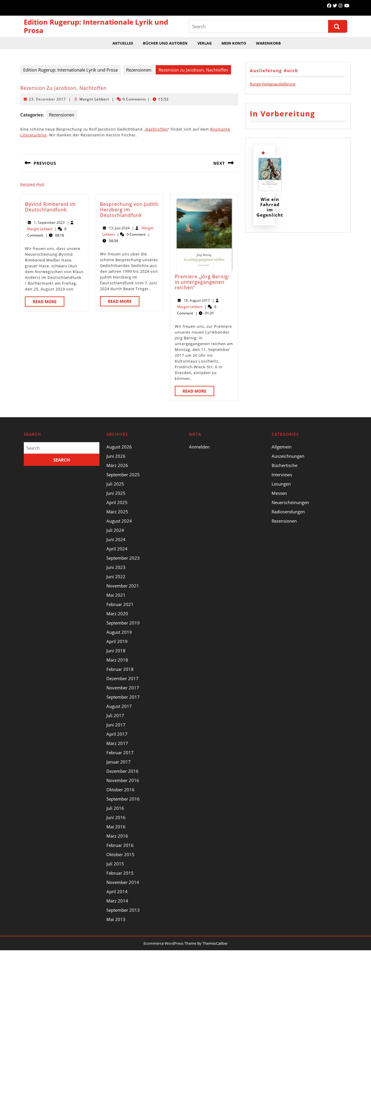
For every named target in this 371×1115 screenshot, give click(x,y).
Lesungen (281, 484)
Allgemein (282, 447)
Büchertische (284, 465)
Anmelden (199, 447)
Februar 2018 (120, 669)
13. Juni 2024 (119, 228)
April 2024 (117, 549)
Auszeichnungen (288, 456)
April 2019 (117, 641)
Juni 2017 (116, 725)
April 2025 (117, 502)
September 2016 (123, 799)
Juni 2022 (116, 576)
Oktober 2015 (120, 854)
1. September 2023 (49, 222)
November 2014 (122, 882)
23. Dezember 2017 (47, 99)
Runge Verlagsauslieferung (272, 84)
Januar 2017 (118, 762)
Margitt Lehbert (94, 99)
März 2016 (117, 836)
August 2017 (119, 706)
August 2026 (119, 447)
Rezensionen (138, 70)
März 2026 (117, 465)
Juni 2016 (116, 817)
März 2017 (117, 743)
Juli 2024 (115, 530)
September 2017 (123, 697)
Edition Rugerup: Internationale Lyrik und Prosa (96, 26)
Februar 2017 (120, 752)
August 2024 (119, 521)
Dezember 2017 (122, 678)
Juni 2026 (116, 456)
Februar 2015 (120, 873)
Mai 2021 (116, 595)
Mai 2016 (116, 827)
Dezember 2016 (122, 771)
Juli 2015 (115, 864)
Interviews (282, 474)
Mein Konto (233, 43)
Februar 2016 (120, 845)
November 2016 (122, 780)
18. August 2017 (197, 300)
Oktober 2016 (120, 789)
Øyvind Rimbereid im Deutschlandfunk (50, 207)
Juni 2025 (116, 493)
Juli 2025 (115, 484)
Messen (279, 493)
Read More (48, 303)
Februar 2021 (120, 604)
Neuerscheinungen (290, 502)
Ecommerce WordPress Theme (169, 943)
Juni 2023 (116, 567)
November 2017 (122, 688)
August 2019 (119, 632)
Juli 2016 (115, 808)
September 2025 (123, 474)
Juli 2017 (115, 715)
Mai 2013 (116, 919)
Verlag (204, 43)
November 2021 (122, 586)
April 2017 (117, 734)
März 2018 (117, 660)
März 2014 (117, 901)
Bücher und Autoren (165, 43)
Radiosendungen (288, 512)
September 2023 (123, 558)
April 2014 (117, 891)
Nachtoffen (157, 129)
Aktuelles (122, 43)
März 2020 (117, 613)
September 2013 (123, 910)
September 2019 (123, 623)
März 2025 (117, 512)
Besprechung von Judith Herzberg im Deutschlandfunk (129, 209)
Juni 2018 (116, 650)
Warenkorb (268, 43)
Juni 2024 (116, 539)
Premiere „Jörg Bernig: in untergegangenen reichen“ (202, 282)
